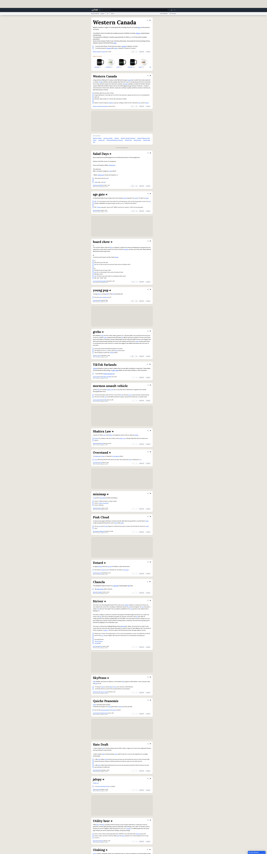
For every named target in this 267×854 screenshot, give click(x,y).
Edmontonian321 (104, 106)
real (150, 201)
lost (111, 566)
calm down (126, 570)
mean (137, 341)
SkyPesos (95, 692)
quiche (102, 710)
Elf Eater (100, 462)
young (104, 297)
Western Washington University (115, 140)
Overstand (95, 462)
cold (110, 171)
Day (106, 397)
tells (104, 498)
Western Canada (96, 51)
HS (98, 609)
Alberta (138, 33)
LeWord (99, 508)
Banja (99, 210)
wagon (108, 389)
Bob (95, 264)
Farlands (109, 374)
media (109, 707)
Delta (94, 681)
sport (116, 754)
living (115, 48)
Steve (123, 836)
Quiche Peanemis (96, 713)
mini (112, 389)
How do (101, 503)
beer (115, 43)
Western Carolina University (128, 138)
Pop (122, 337)
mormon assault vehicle (98, 400)
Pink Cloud (95, 531)
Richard (96, 438)
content (125, 198)
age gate (95, 210)
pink (147, 526)
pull (98, 786)
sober (147, 521)
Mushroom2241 (105, 713)
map (95, 498)
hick (139, 103)
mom (98, 589)
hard (96, 683)
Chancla (94, 592)
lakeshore (101, 840)
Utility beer (95, 840)
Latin (114, 586)
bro (113, 374)
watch (147, 198)
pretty (106, 526)
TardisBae (100, 592)
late (114, 294)
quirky (120, 707)
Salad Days (95, 185)
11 (140, 459)
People (100, 82)
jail (107, 178)
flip (129, 586)
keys (111, 247)
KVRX (105, 400)
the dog (100, 300)
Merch (149, 52)
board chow (95, 281)
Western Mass (137, 140)
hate (99, 759)
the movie (113, 710)
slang (102, 335)
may (129, 607)
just (100, 297)
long (108, 566)
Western (117, 138)
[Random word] (168, 10)
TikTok (95, 368)
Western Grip (128, 140)
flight (110, 687)
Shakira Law (95, 443)
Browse (102, 13)
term (98, 389)
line (121, 395)
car (98, 783)
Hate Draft (95, 770)
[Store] (171, 10)
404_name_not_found (102, 692)
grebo (94, 355)
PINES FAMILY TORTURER (106, 376)
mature (136, 198)
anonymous (99, 573)
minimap (94, 508)
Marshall (123, 626)
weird (113, 370)
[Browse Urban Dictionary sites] (95, 10)
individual (100, 566)
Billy (95, 201)
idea (130, 459)
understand (98, 456)
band (116, 350)
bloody (111, 352)
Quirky (94, 705)
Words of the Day (95, 13)
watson (98, 789)
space (147, 103)
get (107, 570)
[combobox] (135, 10)
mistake (136, 435)
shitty (95, 783)
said (104, 182)
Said (117, 370)
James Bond (103, 786)
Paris (115, 687)
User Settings (172, 13)
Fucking (99, 207)
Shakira (121, 438)
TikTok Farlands (96, 376)
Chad (106, 759)
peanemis (106, 710)
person (99, 294)
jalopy (94, 789)
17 (106, 350)
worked (124, 46)
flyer (123, 681)
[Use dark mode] (174, 10)
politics (106, 630)
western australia (108, 138)
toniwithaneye (102, 531)
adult (107, 294)
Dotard (94, 573)
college (126, 605)
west (139, 27)
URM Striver (99, 646)
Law (104, 435)
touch (116, 523)
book (102, 687)
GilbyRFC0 (101, 185)
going (103, 570)
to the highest (115, 456)
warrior (130, 395)
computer (125, 249)
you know (105, 503)
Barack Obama (99, 641)
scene (105, 337)
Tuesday (128, 828)
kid (117, 586)
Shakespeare (112, 165)
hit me (101, 589)
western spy (101, 140)
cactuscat (99, 355)
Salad (96, 182)
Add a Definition (164, 13)
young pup (95, 300)
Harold (96, 643)
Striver (94, 646)
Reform (111, 435)
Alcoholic (110, 103)
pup (107, 297)
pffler (100, 770)
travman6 (103, 51)
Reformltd (101, 443)
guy (100, 526)
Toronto (109, 48)
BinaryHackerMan (102, 281)
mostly (100, 498)
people (129, 80)
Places (112, 13)
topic (103, 456)
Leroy (95, 459)
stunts (107, 786)
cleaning (138, 834)
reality (122, 523)
